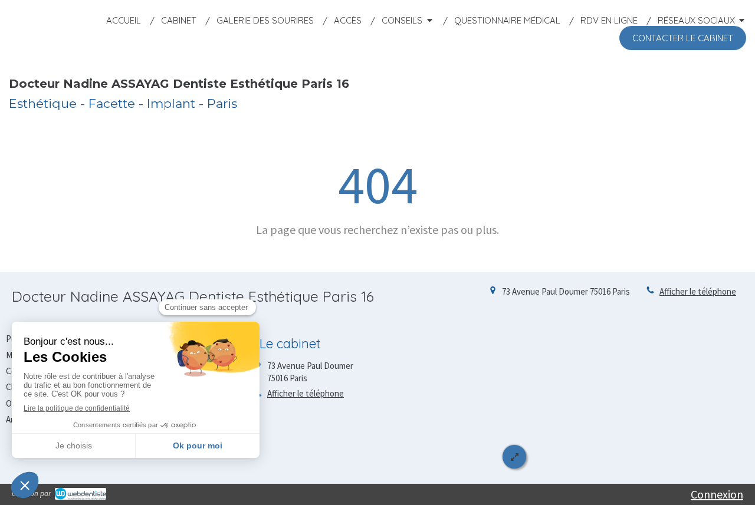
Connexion (717, 494)
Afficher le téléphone (697, 291)
